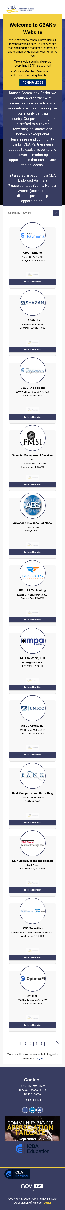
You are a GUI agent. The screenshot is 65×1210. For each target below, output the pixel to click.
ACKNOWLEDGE (33, 82)
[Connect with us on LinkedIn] (32, 1110)
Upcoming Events (35, 75)
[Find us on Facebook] (25, 1110)
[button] (56, 213)
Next (57, 1044)
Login (39, 1058)
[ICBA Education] (32, 1148)
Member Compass (37, 71)
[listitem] (32, 254)
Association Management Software (32, 1190)
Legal (47, 1202)
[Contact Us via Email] (39, 1110)
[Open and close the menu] (48, 9)
